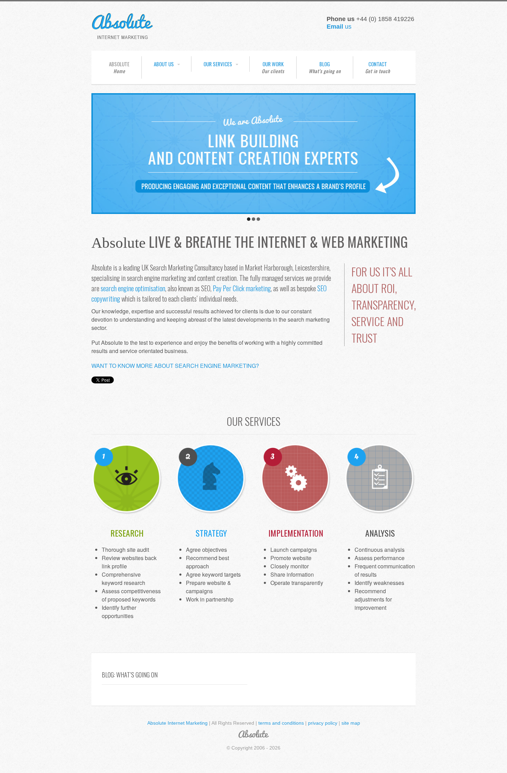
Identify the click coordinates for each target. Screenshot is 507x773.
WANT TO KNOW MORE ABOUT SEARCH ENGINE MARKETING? (175, 366)
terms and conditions (281, 723)
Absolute (119, 64)
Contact (377, 64)
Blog (324, 64)
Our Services (217, 64)
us (339, 26)
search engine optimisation (133, 288)
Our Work (273, 64)
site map (350, 723)
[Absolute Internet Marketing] (122, 36)
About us (164, 64)
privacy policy (322, 723)
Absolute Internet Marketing (177, 723)
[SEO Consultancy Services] (253, 210)
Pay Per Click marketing (242, 288)
